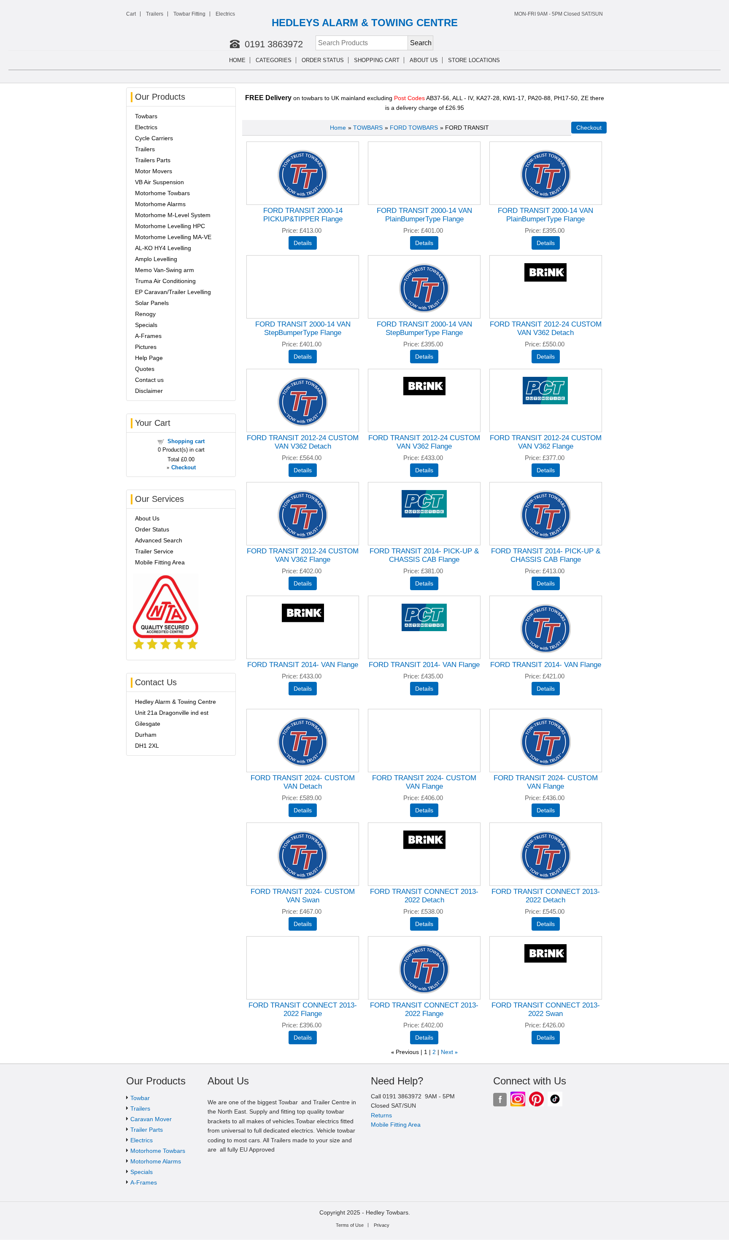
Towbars (146, 116)
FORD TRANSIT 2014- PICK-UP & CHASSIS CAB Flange (424, 555)
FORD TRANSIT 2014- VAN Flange (302, 665)
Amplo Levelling (156, 259)
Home (237, 60)
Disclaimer (149, 390)
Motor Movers (153, 171)
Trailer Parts (146, 1129)
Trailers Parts (152, 160)
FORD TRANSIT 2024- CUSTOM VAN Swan (303, 896)
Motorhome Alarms (160, 204)
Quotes (144, 368)
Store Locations (474, 60)
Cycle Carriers (154, 138)
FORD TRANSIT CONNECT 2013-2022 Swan (545, 1009)
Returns (381, 1115)
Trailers (154, 14)
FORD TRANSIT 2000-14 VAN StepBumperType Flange (303, 328)
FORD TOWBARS (414, 127)
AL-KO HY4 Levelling (163, 248)
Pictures (146, 346)
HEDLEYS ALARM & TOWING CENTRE (365, 22)
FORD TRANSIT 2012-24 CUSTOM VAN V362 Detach (546, 328)
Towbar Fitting (189, 14)
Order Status (323, 60)
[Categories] (296, 60)
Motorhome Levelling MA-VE (173, 237)
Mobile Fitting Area (160, 562)
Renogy (145, 313)
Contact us (149, 379)
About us (424, 60)
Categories (274, 60)
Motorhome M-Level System (173, 215)
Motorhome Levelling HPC (170, 226)
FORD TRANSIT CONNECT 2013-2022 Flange (302, 1009)
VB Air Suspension (159, 182)
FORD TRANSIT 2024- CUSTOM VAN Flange (424, 782)
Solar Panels (152, 303)
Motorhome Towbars (162, 193)
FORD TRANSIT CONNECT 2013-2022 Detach (424, 896)
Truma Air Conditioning (165, 281)
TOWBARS (368, 127)
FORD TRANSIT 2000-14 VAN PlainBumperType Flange (424, 215)
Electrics (225, 14)
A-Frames (148, 335)
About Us (147, 518)
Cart (131, 14)
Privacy (381, 1225)
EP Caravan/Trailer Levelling (173, 292)
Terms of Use (350, 1225)
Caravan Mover (151, 1119)
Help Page (149, 357)
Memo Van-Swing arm (164, 270)
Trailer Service (154, 551)
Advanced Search (158, 540)
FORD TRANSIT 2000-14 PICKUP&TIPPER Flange (303, 215)
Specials (146, 324)
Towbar (140, 1098)
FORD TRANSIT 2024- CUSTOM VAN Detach (303, 782)
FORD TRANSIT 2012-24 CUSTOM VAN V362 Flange (424, 442)
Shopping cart (377, 60)
